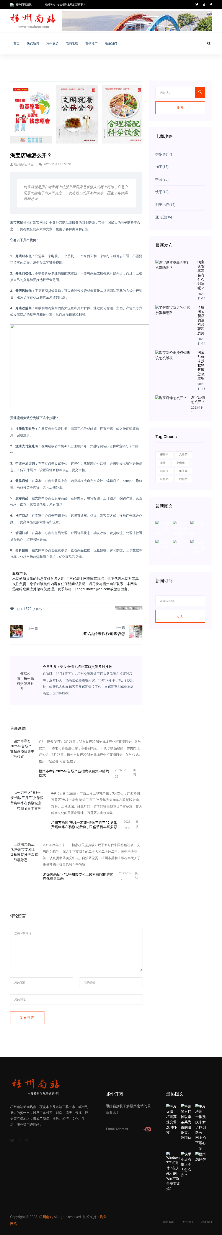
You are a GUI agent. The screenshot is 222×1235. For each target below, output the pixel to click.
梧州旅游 (52, 43)
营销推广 (91, 43)
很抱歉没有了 (38, 634)
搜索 (180, 107)
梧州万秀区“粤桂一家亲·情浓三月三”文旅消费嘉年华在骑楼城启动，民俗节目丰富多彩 (84, 825)
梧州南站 (46, 1217)
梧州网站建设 (24, 4)
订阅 (180, 616)
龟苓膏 (183, 470)
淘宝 (138, 608)
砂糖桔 (183, 479)
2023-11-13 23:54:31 (57, 164)
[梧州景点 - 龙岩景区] (162, 528)
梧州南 (164, 454)
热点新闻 (33, 43)
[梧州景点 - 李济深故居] (180, 547)
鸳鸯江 (164, 470)
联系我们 (111, 43)
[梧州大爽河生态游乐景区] (180, 528)
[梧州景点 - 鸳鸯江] (162, 547)
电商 (128, 608)
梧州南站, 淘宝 (24, 164)
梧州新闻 (168, 1221)
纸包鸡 (164, 479)
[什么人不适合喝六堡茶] (197, 547)
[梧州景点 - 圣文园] (197, 528)
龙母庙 (180, 462)
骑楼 (163, 462)
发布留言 (27, 1017)
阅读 (134, 772)
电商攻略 (72, 43)
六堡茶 (183, 454)
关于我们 (187, 1221)
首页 (16, 43)
